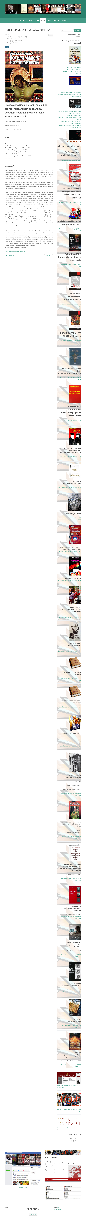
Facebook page (23, 1187)
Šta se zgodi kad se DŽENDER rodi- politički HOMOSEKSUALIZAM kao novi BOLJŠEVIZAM (69, 94)
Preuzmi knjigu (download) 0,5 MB (15, 251)
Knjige (15, 39)
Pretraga (77, 30)
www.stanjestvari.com (64, 1130)
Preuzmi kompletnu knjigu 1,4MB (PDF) (69, 551)
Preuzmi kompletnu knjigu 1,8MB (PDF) (69, 617)
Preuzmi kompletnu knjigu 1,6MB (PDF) (69, 580)
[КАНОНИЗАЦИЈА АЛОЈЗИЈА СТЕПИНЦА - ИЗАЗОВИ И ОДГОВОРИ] (75, 103)
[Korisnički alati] (50, 35)
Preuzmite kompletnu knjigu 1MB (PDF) (69, 487)
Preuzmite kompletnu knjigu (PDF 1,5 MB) (71, 160)
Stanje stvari (71, 1128)
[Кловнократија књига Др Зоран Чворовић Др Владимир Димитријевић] (75, 135)
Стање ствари (61, 1128)
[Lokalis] (63, 1152)
